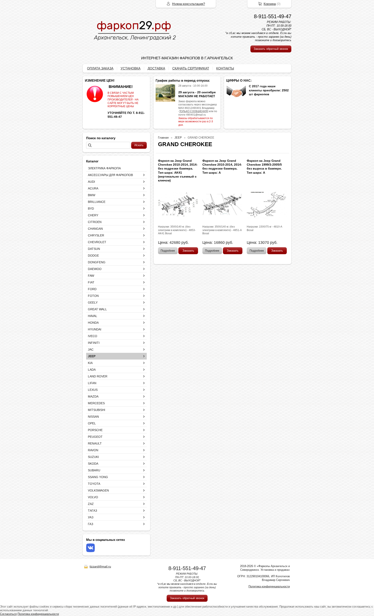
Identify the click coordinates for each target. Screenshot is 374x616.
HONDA (93, 322)
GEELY (93, 302)
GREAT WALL (97, 309)
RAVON (93, 450)
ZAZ (91, 504)
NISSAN (93, 416)
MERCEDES (96, 403)
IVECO (92, 336)
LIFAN (92, 383)
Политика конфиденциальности (269, 586)
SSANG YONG (98, 477)
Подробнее (168, 250)
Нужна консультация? (188, 4)
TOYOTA (94, 483)
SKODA (93, 463)
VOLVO (93, 497)
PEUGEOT (95, 436)
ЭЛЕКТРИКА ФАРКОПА (104, 168)
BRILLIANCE (96, 202)
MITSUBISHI (96, 410)
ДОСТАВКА (156, 68)
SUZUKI (93, 457)
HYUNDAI (94, 329)
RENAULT (95, 443)
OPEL (92, 423)
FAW (91, 275)
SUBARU (94, 470)
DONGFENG (96, 262)
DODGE (93, 255)
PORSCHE (95, 430)
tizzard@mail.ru (100, 566)
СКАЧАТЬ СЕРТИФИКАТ (190, 68)
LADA (92, 369)
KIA (90, 363)
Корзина (270, 4)
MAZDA (93, 396)
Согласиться (8, 614)
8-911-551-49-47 (272, 16)
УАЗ (90, 517)
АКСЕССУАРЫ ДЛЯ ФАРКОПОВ (110, 175)
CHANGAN (95, 228)
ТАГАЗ (92, 510)
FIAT (91, 282)
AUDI (91, 181)
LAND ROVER (97, 376)
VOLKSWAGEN (98, 490)
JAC (91, 349)
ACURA (93, 188)
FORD (92, 289)
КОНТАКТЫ (225, 68)
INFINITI (94, 342)
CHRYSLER (96, 235)
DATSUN (94, 249)
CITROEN (95, 222)
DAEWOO (95, 269)
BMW (91, 195)
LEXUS (93, 389)
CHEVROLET (97, 242)
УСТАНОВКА (130, 68)
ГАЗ (90, 524)
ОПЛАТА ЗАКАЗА (100, 68)
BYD (91, 208)
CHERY (93, 215)
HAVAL (92, 316)
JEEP (91, 356)
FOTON (93, 295)
